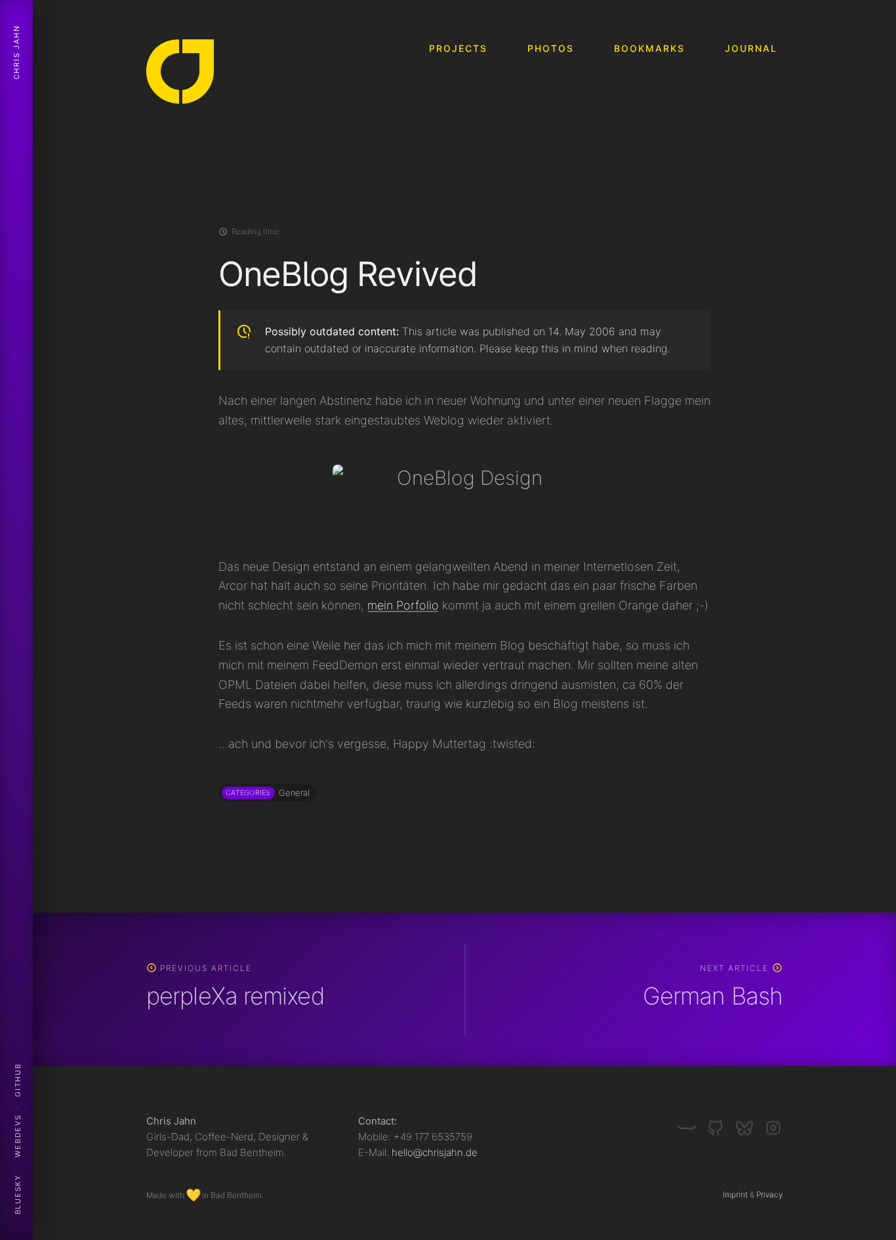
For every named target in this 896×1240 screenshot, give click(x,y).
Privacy (769, 1194)
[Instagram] (773, 1122)
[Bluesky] (749, 1122)
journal (751, 48)
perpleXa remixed (235, 996)
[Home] (180, 74)
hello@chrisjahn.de (435, 1152)
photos (550, 48)
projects (458, 48)
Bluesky (17, 1194)
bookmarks (649, 48)
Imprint (735, 1194)
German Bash (713, 996)
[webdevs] (692, 1122)
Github (17, 1080)
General (294, 792)
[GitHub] (720, 1122)
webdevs (17, 1135)
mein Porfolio (403, 605)
